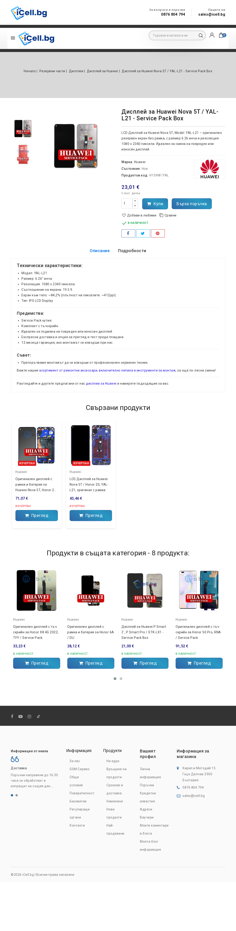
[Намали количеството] (135, 205)
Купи (157, 203)
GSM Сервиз (79, 769)
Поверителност (82, 793)
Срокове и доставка (114, 789)
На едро (113, 761)
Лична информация (150, 773)
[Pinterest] (158, 233)
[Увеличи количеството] (135, 201)
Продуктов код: (134, 175)
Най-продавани (115, 829)
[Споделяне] (128, 233)
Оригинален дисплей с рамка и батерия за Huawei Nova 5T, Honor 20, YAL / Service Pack (36, 485)
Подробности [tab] (132, 250)
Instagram (30, 717)
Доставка (19, 768)
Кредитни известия (148, 797)
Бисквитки (78, 801)
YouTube (21, 717)
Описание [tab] (100, 250)
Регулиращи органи (80, 813)
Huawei (140, 162)
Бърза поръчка (192, 203)
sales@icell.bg (211, 14)
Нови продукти (114, 813)
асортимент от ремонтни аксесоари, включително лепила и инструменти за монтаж (107, 370)
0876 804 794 (173, 14)
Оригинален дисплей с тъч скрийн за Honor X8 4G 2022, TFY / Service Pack (36, 632)
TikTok (38, 717)
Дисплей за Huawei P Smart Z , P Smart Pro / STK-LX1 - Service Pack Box (143, 632)
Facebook (12, 717)
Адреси (146, 809)
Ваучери (147, 817)
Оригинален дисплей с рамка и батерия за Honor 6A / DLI (90, 632)
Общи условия (76, 781)
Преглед (39, 515)
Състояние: (131, 168)
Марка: (127, 162)
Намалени (114, 801)
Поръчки (147, 785)
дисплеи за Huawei (101, 383)
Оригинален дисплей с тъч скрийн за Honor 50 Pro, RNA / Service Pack (198, 632)
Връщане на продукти (116, 773)
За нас (75, 761)
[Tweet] (143, 233)
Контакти (77, 825)
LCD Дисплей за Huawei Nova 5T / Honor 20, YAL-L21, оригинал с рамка (89, 484)
